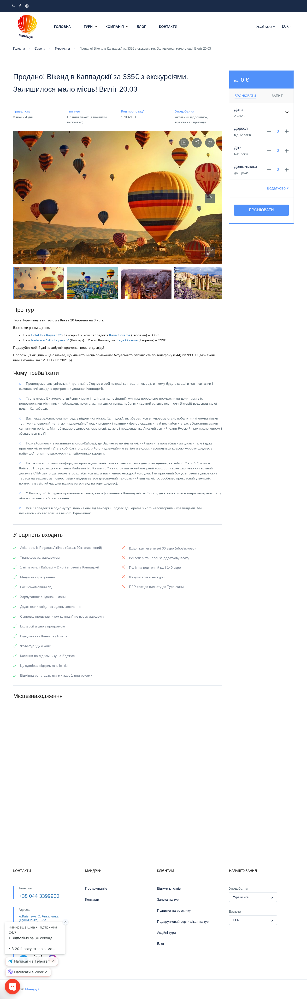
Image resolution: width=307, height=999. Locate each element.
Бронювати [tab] (245, 96)
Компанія (115, 27)
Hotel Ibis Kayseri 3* (46, 335)
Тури (88, 27)
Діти (238, 148)
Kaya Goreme (119, 335)
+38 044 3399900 (39, 896)
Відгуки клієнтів (169, 888)
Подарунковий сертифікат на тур (183, 921)
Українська (264, 26)
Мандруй (32, 989)
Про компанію (96, 888)
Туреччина (62, 48)
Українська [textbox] (240, 897)
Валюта (235, 911)
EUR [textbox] (236, 920)
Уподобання (238, 888)
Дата (238, 109)
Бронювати (261, 210)
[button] (210, 252)
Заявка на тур (168, 899)
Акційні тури (166, 932)
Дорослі (241, 128)
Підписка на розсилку (174, 910)
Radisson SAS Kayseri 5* (50, 340)
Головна (62, 27)
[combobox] (253, 897)
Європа (40, 48)
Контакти (168, 27)
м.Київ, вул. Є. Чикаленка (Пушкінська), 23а (39, 918)
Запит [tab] (277, 96)
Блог (141, 27)
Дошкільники (245, 167)
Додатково (277, 188)
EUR (285, 26)
